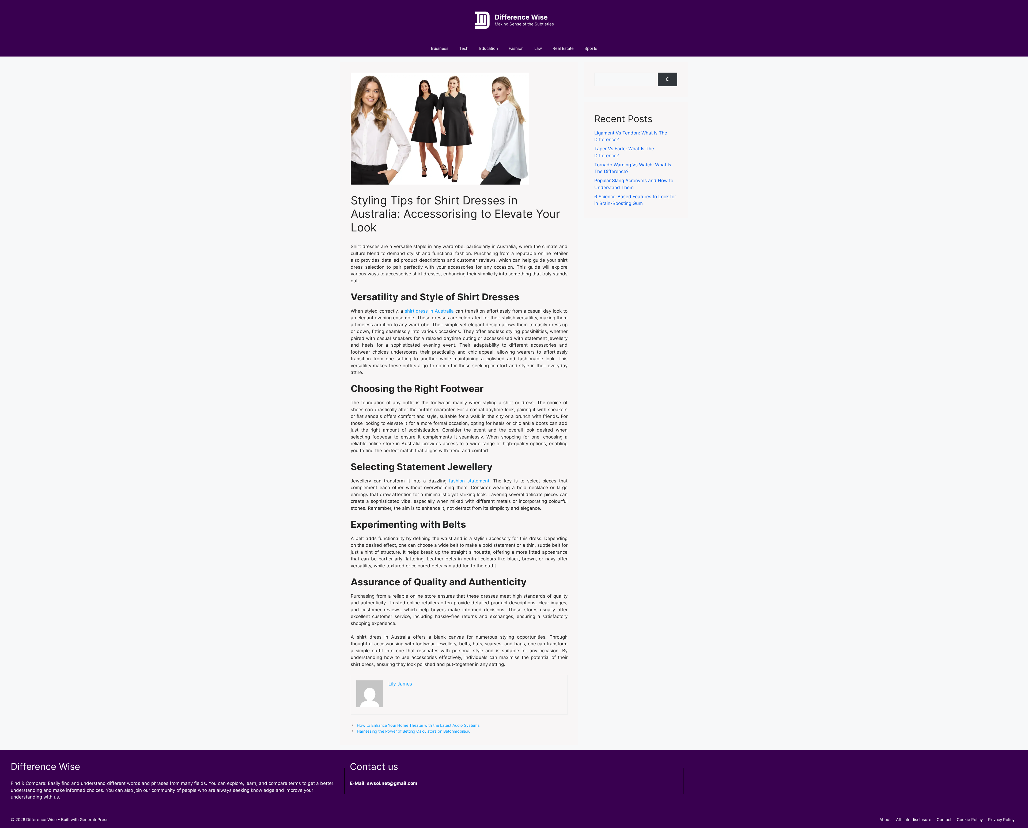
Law (538, 48)
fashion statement (469, 481)
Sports (590, 48)
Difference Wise (521, 17)
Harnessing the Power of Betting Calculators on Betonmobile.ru (413, 731)
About (885, 819)
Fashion (516, 48)
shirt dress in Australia (429, 311)
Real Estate (563, 48)
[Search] (667, 79)
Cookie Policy (970, 819)
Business (439, 48)
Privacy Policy (1001, 819)
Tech (463, 48)
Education (488, 48)
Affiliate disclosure (913, 819)
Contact (944, 819)
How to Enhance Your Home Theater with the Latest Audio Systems (418, 725)
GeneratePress (94, 819)
